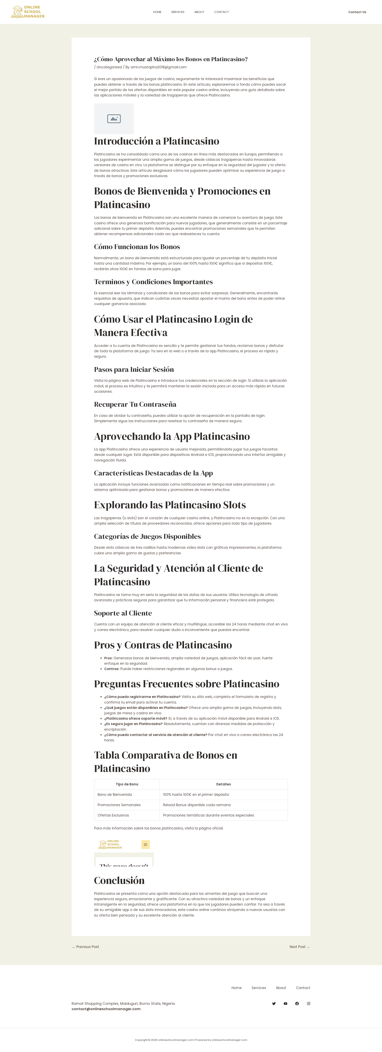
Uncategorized (109, 67)
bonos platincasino (166, 828)
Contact (221, 12)
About (199, 12)
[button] (357, 12)
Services (177, 12)
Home (157, 12)
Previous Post (85, 946)
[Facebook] (297, 1003)
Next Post (300, 946)
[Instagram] (308, 1003)
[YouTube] (285, 1003)
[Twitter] (274, 1003)
